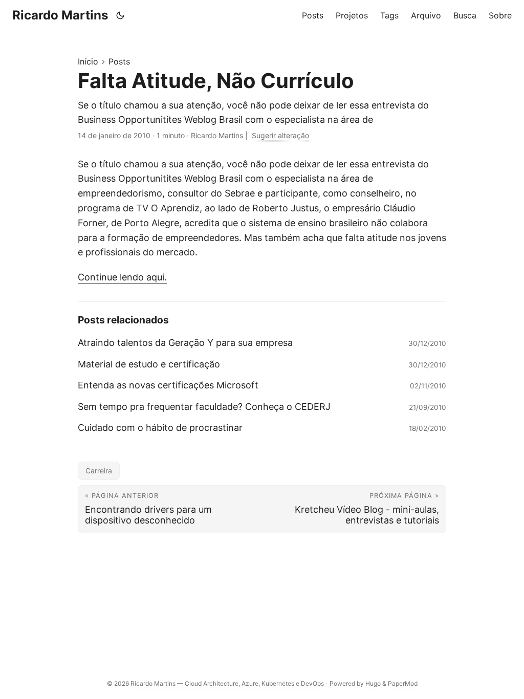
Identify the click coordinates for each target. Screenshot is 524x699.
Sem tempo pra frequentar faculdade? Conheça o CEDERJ (204, 406)
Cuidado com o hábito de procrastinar (160, 427)
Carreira (98, 470)
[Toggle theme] (120, 15)
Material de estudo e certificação (149, 364)
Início (88, 61)
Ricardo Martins (60, 15)
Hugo (373, 683)
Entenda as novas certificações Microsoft (168, 385)
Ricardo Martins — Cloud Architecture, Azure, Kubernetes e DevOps (227, 683)
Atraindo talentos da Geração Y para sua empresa (185, 342)
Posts (119, 61)
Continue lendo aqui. (122, 277)
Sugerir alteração (280, 135)
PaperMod (403, 683)
